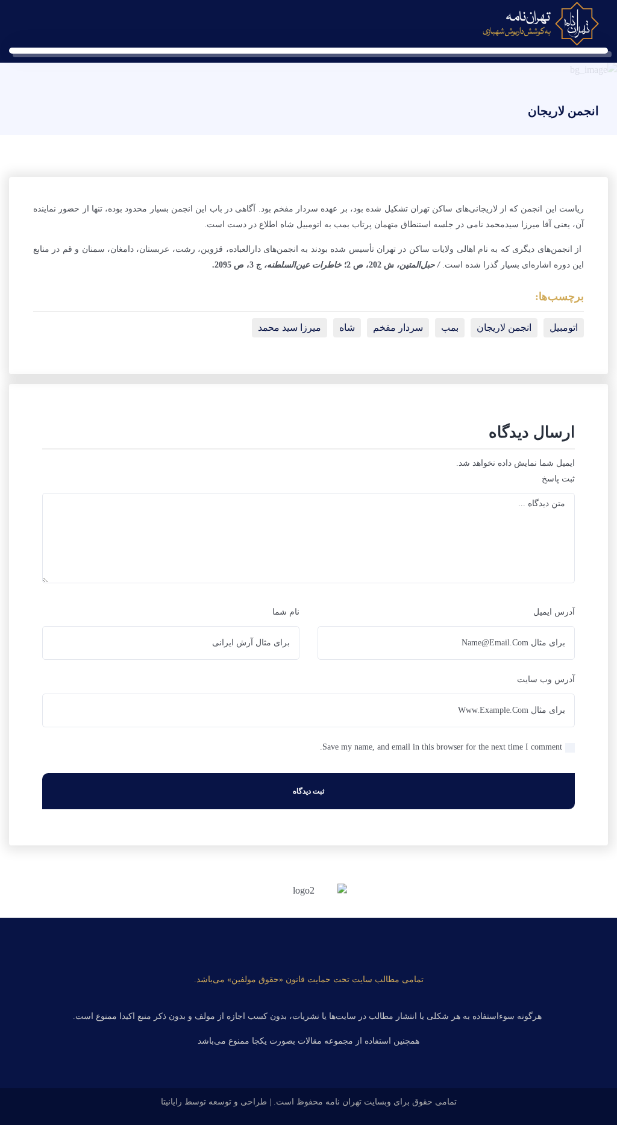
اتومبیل (564, 327)
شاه (347, 327)
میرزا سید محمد (289, 327)
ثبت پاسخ (558, 478)
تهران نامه (343, 1101)
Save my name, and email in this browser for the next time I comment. (441, 746)
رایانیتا (171, 1101)
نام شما (285, 611)
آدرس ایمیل (554, 611)
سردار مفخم (398, 327)
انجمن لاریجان (504, 327)
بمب (450, 327)
